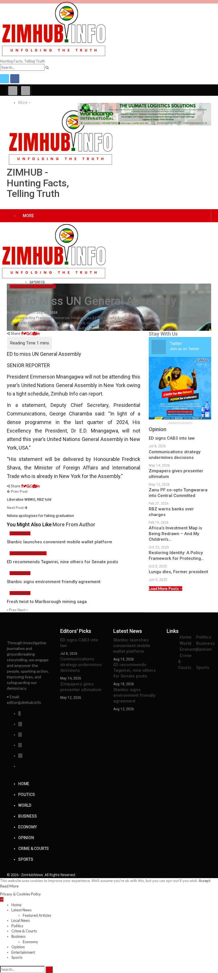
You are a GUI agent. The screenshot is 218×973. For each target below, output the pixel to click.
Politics (45, 286)
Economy (189, 649)
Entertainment (23, 952)
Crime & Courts (33, 848)
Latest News (23, 286)
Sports (37, 282)
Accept (204, 880)
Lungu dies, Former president (178, 571)
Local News (20, 920)
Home (186, 637)
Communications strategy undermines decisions (81, 664)
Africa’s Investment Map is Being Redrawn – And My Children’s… (175, 533)
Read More (9, 886)
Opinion (204, 649)
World (185, 643)
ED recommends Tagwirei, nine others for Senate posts (134, 670)
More (23, 102)
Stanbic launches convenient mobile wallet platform (131, 645)
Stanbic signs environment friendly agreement (134, 695)
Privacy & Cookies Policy (20, 894)
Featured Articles (28, 553)
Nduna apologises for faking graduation (41, 515)
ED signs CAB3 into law (172, 438)
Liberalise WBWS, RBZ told (29, 499)
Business (20, 533)
